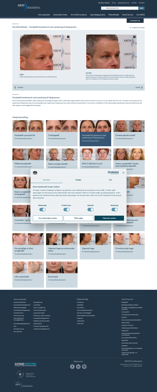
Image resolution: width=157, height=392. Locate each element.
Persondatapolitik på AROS (129, 337)
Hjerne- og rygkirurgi (39, 307)
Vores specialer (44, 15)
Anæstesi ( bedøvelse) (20, 302)
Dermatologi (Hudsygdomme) (22, 305)
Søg (141, 8)
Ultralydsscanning (19, 329)
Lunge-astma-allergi (38, 313)
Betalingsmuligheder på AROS (130, 305)
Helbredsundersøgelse (20, 307)
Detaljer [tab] (78, 180)
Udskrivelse (80, 323)
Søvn (15, 326)
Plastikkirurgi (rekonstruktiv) (41, 321)
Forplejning (80, 302)
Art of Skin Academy (79, 15)
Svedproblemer (37, 323)
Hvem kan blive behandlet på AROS (131, 320)
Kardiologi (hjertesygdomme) (22, 310)
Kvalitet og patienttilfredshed (130, 328)
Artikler (134, 3)
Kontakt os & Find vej (127, 325)
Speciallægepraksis (97, 15)
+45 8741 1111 (127, 366)
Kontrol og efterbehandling (84, 310)
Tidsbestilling (80, 321)
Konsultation (80, 307)
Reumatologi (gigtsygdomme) (22, 323)
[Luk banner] (123, 172)
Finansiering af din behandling (130, 314)
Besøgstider (125, 302)
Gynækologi (36, 305)
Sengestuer (80, 318)
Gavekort (124, 317)
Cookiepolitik (125, 312)
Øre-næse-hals (18, 331)
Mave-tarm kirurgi (19, 315)
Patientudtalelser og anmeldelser (86, 315)
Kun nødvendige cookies (48, 218)
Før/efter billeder (104, 3)
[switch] (66, 209)
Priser (114, 3)
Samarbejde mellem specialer (130, 343)
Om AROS (140, 15)
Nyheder (142, 3)
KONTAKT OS (135, 21)
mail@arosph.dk (137, 366)
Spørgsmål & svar (123, 3)
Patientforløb (114, 15)
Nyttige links (125, 330)
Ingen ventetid (126, 322)
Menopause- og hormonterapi (41, 315)
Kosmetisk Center (60, 15)
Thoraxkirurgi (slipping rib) (40, 326)
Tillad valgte (78, 218)
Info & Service (127, 15)
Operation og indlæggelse (84, 313)
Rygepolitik (125, 340)
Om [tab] (110, 180)
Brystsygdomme (38, 302)
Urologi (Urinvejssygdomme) (41, 329)
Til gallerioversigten (138, 27)
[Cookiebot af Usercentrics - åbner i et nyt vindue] (109, 172)
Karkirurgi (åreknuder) (39, 310)
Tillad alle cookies (109, 218)
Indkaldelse (80, 305)
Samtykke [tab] (46, 180)
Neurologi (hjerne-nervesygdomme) (19, 319)
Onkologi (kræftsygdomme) (41, 318)
